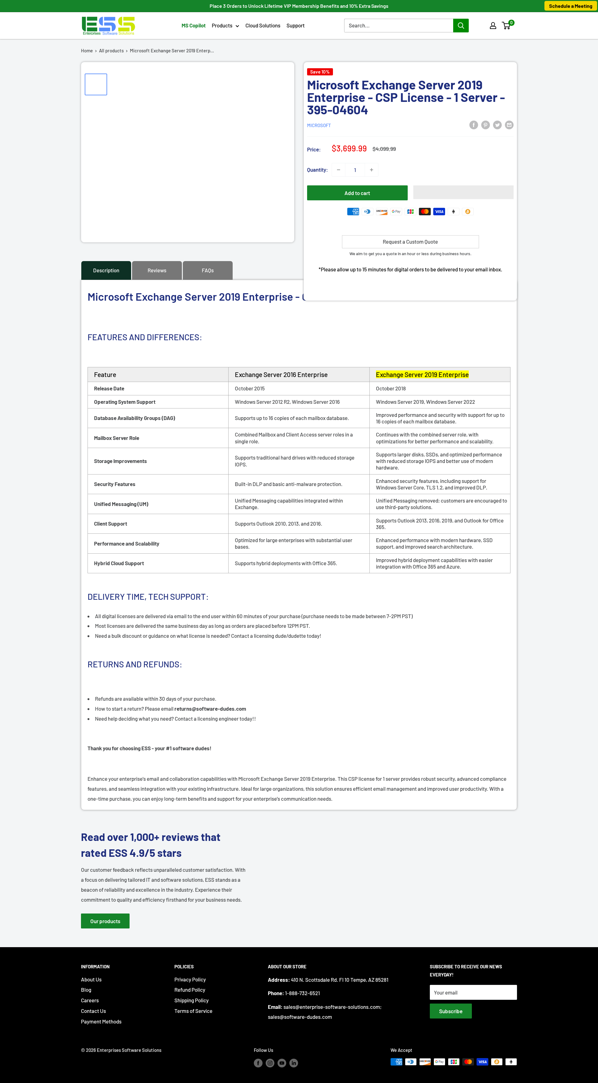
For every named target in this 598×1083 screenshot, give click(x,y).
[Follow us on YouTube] (282, 1062)
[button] (506, 25)
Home (87, 50)
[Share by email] (509, 125)
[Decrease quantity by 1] (338, 169)
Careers (90, 1000)
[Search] (461, 25)
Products (222, 25)
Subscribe (451, 1011)
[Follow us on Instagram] (270, 1062)
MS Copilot (194, 25)
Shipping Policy (191, 1000)
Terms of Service (193, 1011)
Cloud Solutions (262, 25)
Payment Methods (101, 1021)
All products (111, 50)
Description (106, 270)
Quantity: (317, 169)
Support (296, 25)
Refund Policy (189, 989)
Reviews (157, 270)
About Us (91, 979)
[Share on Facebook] (473, 125)
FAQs (208, 270)
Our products (105, 921)
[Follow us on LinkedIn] (293, 1062)
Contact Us (93, 1011)
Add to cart (357, 193)
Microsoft (319, 125)
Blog (86, 989)
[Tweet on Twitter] (497, 125)
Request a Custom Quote (410, 241)
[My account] (493, 25)
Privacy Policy (190, 979)
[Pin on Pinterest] (485, 125)
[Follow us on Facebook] (258, 1062)
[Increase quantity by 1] (371, 169)
